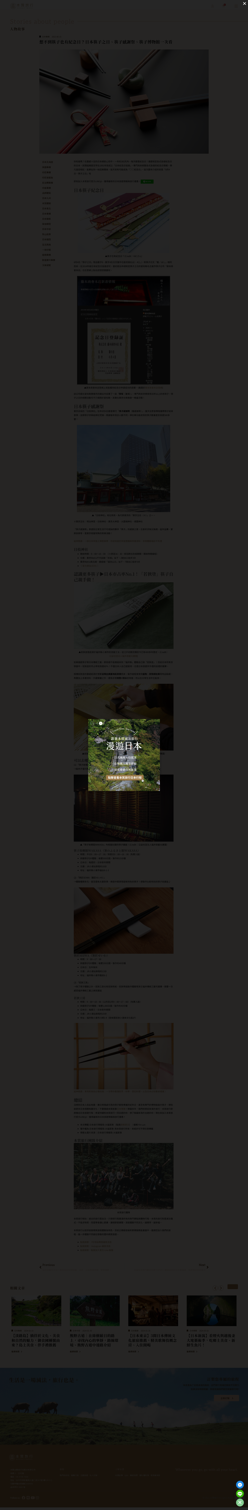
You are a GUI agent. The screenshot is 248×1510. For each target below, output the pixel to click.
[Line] (240, 1493)
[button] (245, 3)
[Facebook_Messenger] (240, 1485)
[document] (124, 755)
